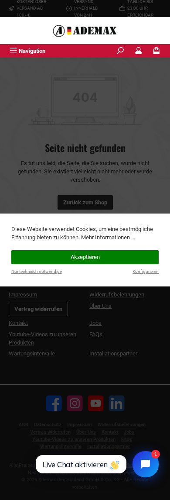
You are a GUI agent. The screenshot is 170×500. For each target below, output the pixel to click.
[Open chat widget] (146, 464)
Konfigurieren (146, 271)
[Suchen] (120, 51)
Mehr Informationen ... (108, 237)
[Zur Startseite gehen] (85, 30)
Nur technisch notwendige (36, 271)
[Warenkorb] (156, 51)
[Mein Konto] (138, 51)
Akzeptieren (85, 257)
